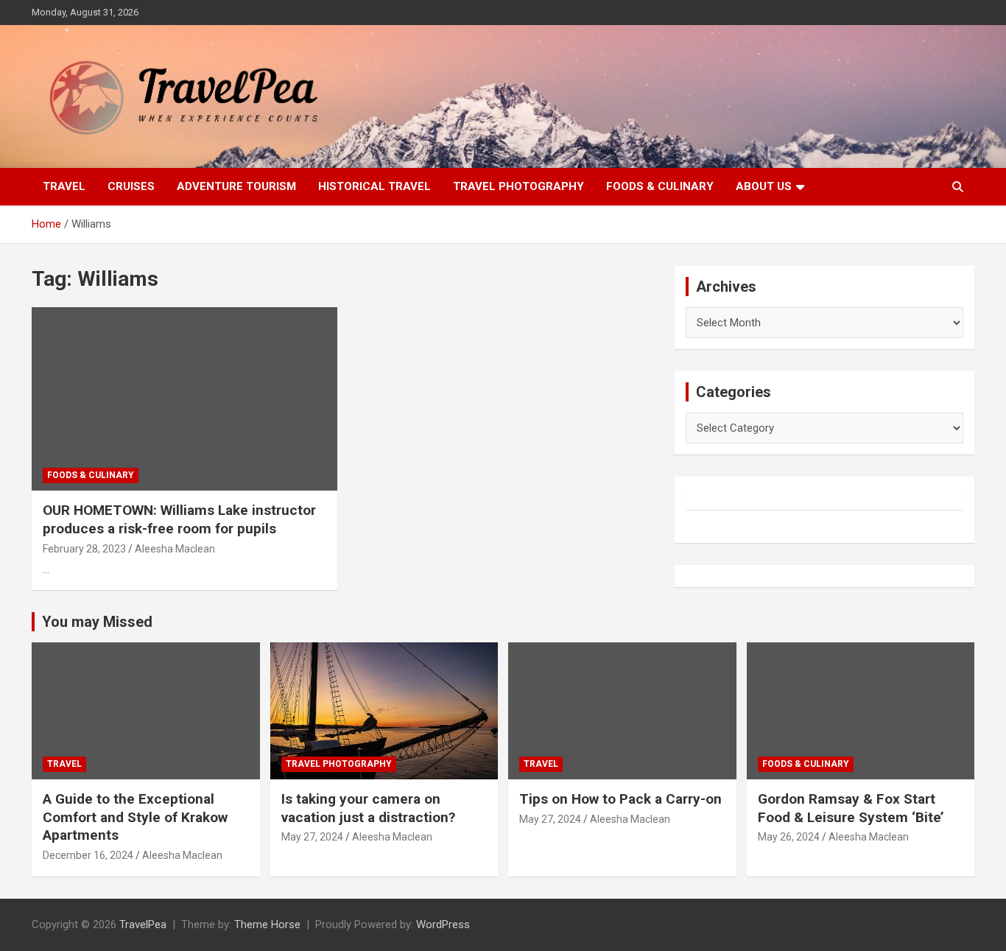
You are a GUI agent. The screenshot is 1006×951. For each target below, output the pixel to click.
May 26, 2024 (789, 837)
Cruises (131, 186)
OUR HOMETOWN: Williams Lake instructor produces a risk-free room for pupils (179, 519)
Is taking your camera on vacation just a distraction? (368, 808)
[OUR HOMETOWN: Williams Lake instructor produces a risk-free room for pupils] (184, 399)
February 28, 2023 (84, 549)
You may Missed (97, 622)
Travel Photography (518, 186)
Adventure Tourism (236, 186)
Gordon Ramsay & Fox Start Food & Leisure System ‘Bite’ (851, 808)
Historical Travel (374, 186)
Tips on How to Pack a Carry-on (620, 798)
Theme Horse (267, 924)
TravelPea (142, 924)
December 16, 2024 (88, 855)
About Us (764, 186)
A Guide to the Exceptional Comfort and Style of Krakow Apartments (135, 816)
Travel (64, 186)
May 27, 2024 (312, 837)
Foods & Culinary (660, 186)
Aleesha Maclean (175, 549)
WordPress (443, 924)
